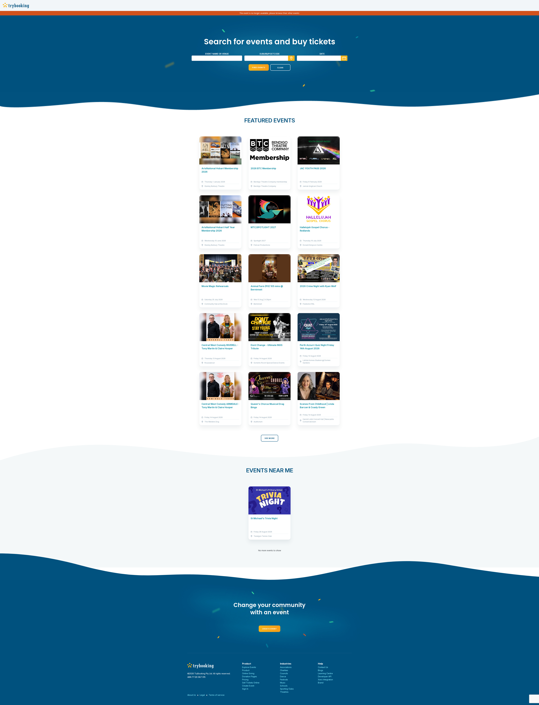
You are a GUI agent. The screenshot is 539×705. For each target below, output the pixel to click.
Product (245, 670)
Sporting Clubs (287, 689)
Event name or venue (217, 54)
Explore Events (249, 667)
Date (322, 54)
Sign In (245, 689)
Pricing (245, 679)
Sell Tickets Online (250, 682)
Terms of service (216, 695)
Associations (286, 667)
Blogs (320, 670)
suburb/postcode (269, 54)
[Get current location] (291, 58)
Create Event (269, 628)
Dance (283, 676)
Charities (284, 670)
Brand (320, 682)
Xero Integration (325, 679)
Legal (202, 695)
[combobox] (269, 58)
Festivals (284, 679)
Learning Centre (325, 673)
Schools (283, 686)
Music (282, 682)
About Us (191, 695)
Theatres (284, 692)
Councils (284, 673)
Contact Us (323, 667)
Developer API (324, 676)
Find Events (258, 67)
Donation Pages (249, 676)
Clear (280, 67)
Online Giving (248, 673)
